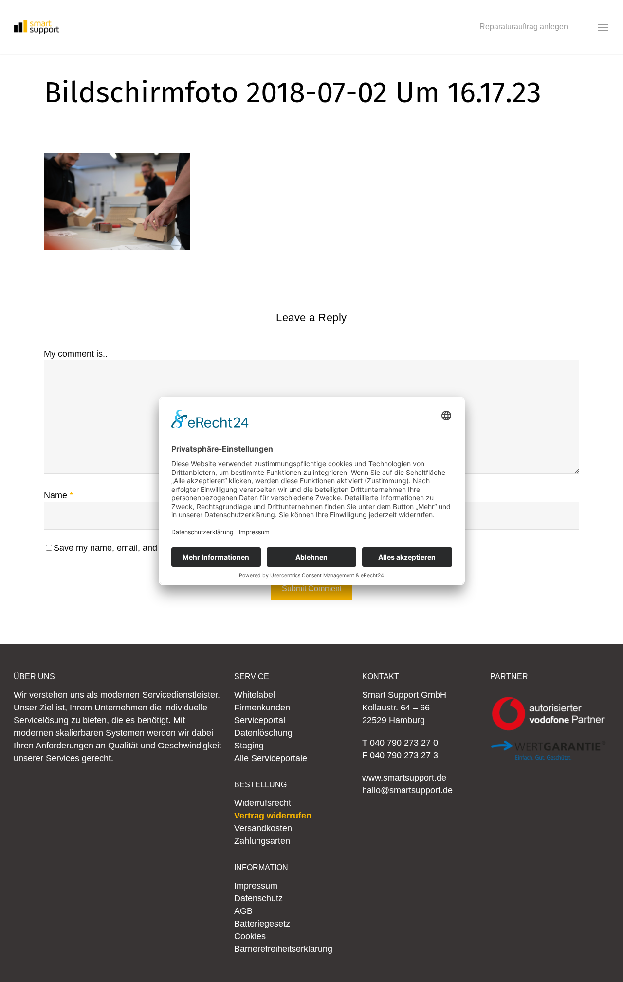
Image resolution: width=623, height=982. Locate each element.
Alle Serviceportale (270, 758)
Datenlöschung (263, 733)
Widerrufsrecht (262, 803)
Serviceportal (259, 720)
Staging (249, 745)
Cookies (250, 936)
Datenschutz (258, 898)
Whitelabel (254, 695)
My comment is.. (76, 354)
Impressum (255, 886)
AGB (243, 911)
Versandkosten (263, 828)
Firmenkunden (262, 707)
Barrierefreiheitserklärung (283, 949)
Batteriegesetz (262, 923)
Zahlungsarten (262, 841)
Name (58, 495)
